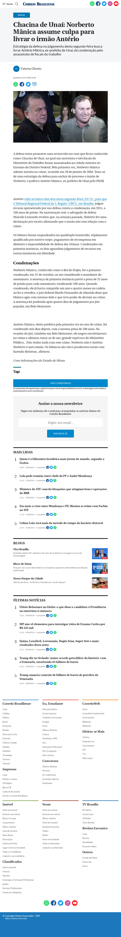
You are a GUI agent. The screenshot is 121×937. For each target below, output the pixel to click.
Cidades (6, 713)
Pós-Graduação (49, 751)
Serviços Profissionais (12, 888)
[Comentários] (34, 85)
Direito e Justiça (10, 779)
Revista (85, 838)
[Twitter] (28, 85)
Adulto (6, 884)
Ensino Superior (49, 713)
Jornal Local (87, 814)
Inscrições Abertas (50, 779)
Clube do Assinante (11, 791)
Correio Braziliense (17, 703)
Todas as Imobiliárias (12, 852)
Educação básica (49, 709)
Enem (45, 726)
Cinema (85, 737)
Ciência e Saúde (10, 742)
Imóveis (6, 871)
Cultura (45, 734)
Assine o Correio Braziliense (15, 795)
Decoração (7, 839)
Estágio (45, 722)
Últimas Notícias (49, 730)
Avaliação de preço (50, 827)
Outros (87, 852)
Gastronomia (88, 717)
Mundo (6, 730)
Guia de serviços (10, 831)
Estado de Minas (89, 857)
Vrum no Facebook (50, 839)
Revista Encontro (95, 828)
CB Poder (86, 818)
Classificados (12, 862)
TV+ (84, 754)
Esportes (7, 738)
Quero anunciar (9, 867)
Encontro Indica (89, 846)
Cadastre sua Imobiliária (13, 856)
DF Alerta (86, 810)
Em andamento (49, 775)
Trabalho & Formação (52, 717)
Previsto (46, 770)
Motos (45, 835)
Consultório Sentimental (93, 713)
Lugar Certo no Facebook (14, 847)
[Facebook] (98, 5)
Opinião (6, 747)
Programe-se (88, 741)
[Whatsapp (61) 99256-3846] (92, 5)
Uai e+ (85, 866)
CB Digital (7, 783)
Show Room (8, 835)
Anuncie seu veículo (51, 814)
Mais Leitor (87, 758)
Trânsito (6, 763)
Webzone (86, 722)
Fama (84, 709)
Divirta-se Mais (93, 731)
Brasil (5, 722)
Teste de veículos (50, 822)
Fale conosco (48, 755)
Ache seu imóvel (10, 810)
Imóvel (8, 804)
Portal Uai (86, 862)
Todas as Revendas (51, 843)
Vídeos (45, 831)
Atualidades (87, 842)
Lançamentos (9, 822)
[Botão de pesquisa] (16, 3)
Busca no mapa (9, 818)
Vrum (46, 804)
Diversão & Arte (10, 734)
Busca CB (7, 787)
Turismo (6, 759)
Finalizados (47, 783)
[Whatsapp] (15, 85)
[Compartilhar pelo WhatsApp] (55, 468)
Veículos (6, 875)
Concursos (50, 761)
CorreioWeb (91, 703)
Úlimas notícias (9, 827)
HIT (84, 749)
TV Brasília (90, 804)
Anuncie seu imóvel (11, 814)
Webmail (86, 726)
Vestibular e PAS (49, 738)
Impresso (9, 769)
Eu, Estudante (52, 703)
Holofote (6, 751)
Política (6, 717)
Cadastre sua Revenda (52, 847)
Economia (7, 726)
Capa (5, 709)
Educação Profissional (52, 747)
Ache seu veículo (49, 810)
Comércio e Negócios (12, 892)
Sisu (44, 742)
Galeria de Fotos (10, 843)
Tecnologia (7, 755)
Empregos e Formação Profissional (18, 880)
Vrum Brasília (88, 822)
